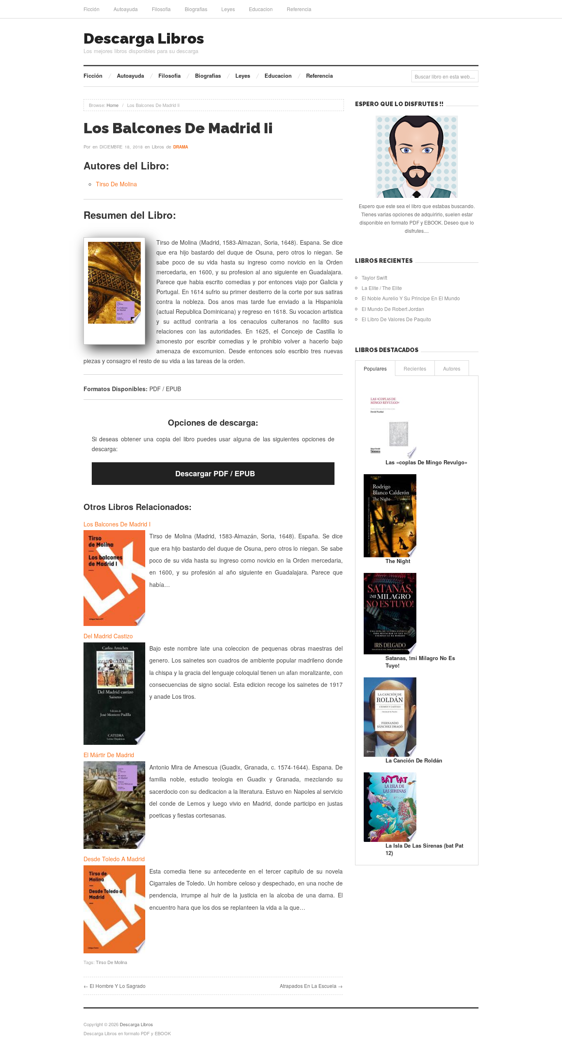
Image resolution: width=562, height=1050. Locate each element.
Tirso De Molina (116, 184)
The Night (398, 561)
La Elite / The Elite (382, 287)
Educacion (261, 8)
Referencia (299, 8)
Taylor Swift (374, 277)
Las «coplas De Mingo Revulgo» (426, 462)
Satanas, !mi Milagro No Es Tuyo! (420, 661)
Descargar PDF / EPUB (215, 473)
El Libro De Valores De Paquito (396, 318)
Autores (451, 368)
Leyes (228, 8)
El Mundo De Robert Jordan (393, 308)
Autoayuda (126, 8)
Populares (375, 368)
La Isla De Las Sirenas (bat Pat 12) (424, 849)
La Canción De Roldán (414, 760)
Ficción (92, 8)
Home (112, 105)
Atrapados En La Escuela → (311, 985)
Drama (180, 147)
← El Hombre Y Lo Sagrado (115, 985)
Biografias (196, 8)
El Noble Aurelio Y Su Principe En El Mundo (411, 297)
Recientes (415, 368)
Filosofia (161, 8)
